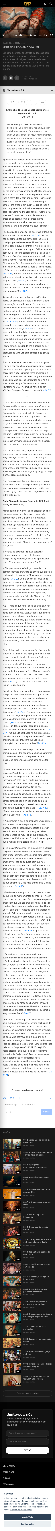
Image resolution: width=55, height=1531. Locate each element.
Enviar (27, 1450)
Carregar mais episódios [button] (28, 1393)
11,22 (7, 274)
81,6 (20, 712)
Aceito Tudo (27, 1517)
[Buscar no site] (50, 3)
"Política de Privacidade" (21, 1510)
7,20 (42, 808)
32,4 (35, 235)
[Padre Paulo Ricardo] (27, 4)
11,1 (12, 682)
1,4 (14, 722)
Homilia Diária (8, 43)
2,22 (27, 931)
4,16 (26, 815)
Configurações (27, 1524)
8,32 (22, 281)
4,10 (18, 886)
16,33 (46, 390)
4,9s (28, 329)
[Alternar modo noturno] (45, 3)
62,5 (27, 1013)
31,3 (14, 579)
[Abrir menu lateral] (4, 4)
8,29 (42, 743)
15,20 (11, 322)
